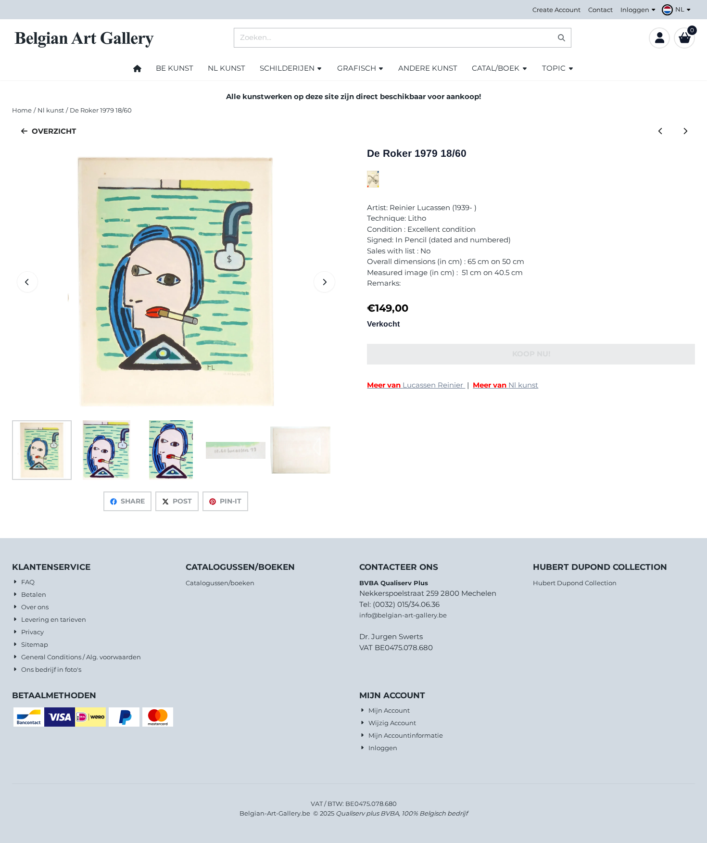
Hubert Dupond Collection (575, 583)
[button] (677, 9)
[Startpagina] (137, 68)
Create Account (556, 9)
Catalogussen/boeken (220, 583)
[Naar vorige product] (660, 131)
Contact (600, 9)
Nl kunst (505, 385)
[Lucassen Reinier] (373, 184)
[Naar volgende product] (685, 131)
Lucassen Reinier (416, 385)
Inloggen (634, 9)
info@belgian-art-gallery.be (403, 615)
